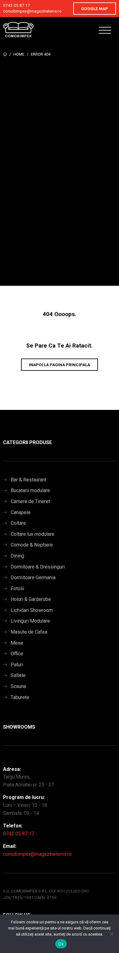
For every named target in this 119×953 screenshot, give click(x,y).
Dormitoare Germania (33, 577)
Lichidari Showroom (32, 610)
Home (18, 54)
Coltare (18, 523)
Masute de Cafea (29, 632)
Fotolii (17, 588)
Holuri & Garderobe (31, 599)
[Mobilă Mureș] (18, 29)
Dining (17, 556)
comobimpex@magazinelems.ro (32, 11)
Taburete (20, 697)
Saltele (18, 675)
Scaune (18, 686)
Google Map (94, 8)
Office (17, 654)
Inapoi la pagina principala (59, 364)
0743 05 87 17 (16, 5)
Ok (61, 943)
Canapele (21, 512)
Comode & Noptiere (32, 545)
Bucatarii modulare (30, 490)
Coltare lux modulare (32, 534)
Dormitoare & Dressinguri (38, 567)
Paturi (17, 665)
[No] (111, 934)
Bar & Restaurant (28, 480)
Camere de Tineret (30, 501)
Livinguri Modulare (30, 621)
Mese (17, 643)
